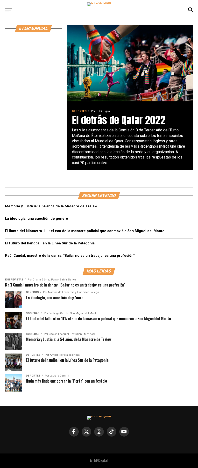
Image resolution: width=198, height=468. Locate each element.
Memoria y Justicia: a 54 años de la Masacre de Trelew (51, 206)
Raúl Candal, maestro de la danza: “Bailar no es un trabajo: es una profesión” (70, 256)
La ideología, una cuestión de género (36, 219)
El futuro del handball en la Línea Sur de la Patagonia (50, 243)
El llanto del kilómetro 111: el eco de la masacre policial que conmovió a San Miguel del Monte (84, 231)
